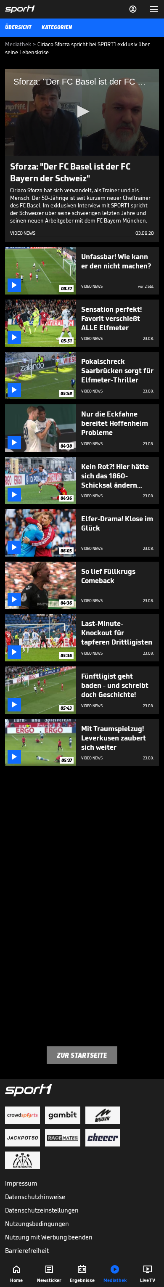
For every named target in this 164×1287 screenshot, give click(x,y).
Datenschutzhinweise (35, 1197)
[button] (82, 111)
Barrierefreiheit (27, 1251)
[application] (82, 112)
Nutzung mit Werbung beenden (49, 1237)
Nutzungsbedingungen (37, 1224)
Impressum (21, 1183)
